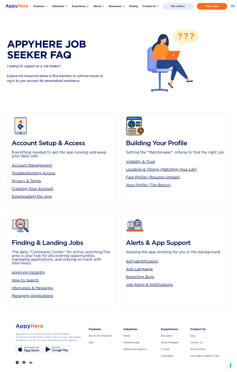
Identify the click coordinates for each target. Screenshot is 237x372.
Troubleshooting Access (33, 173)
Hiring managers (170, 342)
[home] (17, 6)
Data (91, 342)
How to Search (25, 280)
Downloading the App (32, 196)
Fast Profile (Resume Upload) (153, 177)
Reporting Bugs (140, 277)
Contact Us (196, 342)
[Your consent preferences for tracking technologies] (230, 365)
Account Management (32, 165)
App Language (139, 269)
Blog (192, 335)
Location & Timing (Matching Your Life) (161, 169)
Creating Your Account (32, 188)
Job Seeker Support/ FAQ (204, 355)
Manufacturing (131, 342)
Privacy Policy (198, 349)
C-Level (165, 349)
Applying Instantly (28, 272)
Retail (126, 335)
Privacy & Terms (26, 181)
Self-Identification (142, 261)
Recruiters (166, 335)
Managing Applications (32, 295)
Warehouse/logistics (135, 349)
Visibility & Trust (140, 161)
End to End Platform (100, 335)
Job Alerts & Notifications (149, 284)
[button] (40, 6)
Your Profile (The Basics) (148, 185)
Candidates (167, 355)
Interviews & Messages (32, 288)
